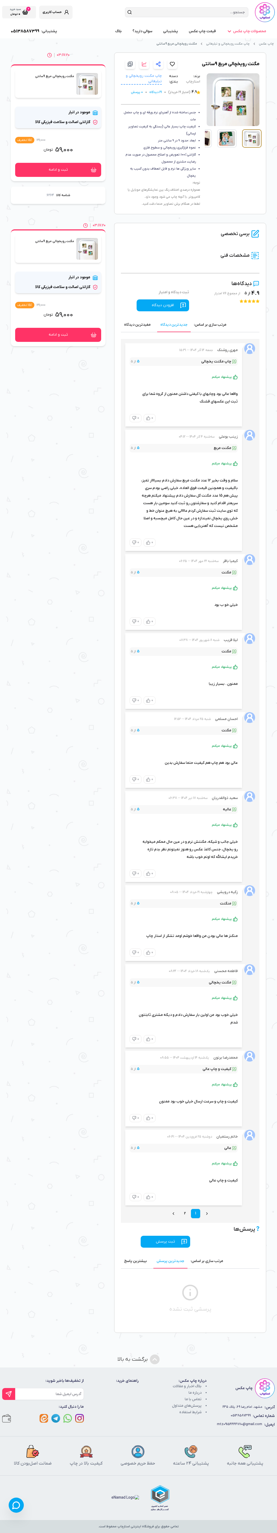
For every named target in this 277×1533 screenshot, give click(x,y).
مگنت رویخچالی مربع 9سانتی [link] (176, 44)
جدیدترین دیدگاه (173, 324)
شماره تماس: (253, 1416)
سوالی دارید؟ (142, 31)
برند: (196, 76)
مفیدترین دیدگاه (137, 324)
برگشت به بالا (132, 1359)
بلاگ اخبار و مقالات (187, 1386)
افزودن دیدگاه (163, 305)
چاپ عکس (266, 44)
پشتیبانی (170, 31)
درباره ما (195, 1392)
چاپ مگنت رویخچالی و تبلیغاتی (228, 44)
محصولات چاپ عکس (249, 31)
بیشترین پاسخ (135, 1261)
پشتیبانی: (34, 31)
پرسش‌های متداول (187, 1405)
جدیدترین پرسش (170, 1261)
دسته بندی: (173, 79)
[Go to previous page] (207, 1213)
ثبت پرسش (165, 1241)
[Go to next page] (173, 1213)
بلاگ (118, 31)
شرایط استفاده (190, 1412)
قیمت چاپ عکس (202, 31)
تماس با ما (193, 1399)
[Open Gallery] (130, 64)
